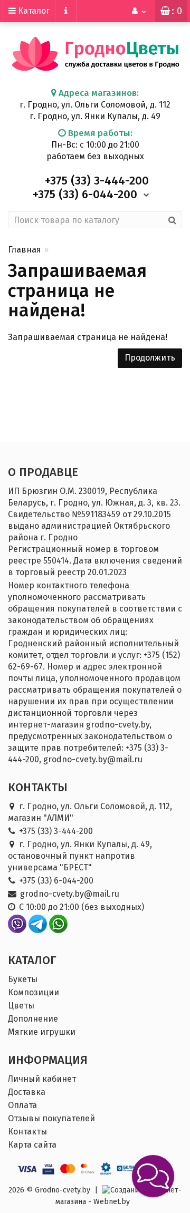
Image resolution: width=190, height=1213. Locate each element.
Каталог (33, 11)
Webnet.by (111, 1201)
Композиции (33, 992)
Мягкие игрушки (41, 1032)
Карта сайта (32, 1145)
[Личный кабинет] (139, 11)
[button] (153, 1176)
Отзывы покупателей (51, 1118)
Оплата (22, 1105)
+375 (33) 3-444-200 (56, 831)
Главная (24, 250)
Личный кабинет (42, 1079)
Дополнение (33, 1019)
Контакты (27, 1132)
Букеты (22, 979)
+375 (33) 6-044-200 (56, 881)
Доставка (26, 1092)
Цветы (21, 1006)
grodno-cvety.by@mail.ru (69, 894)
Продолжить (150, 358)
